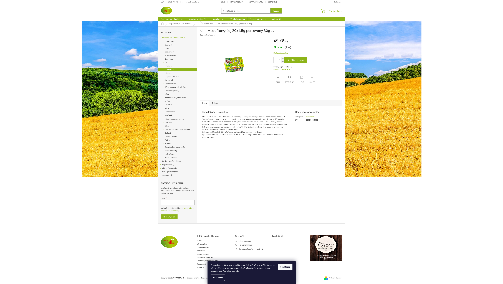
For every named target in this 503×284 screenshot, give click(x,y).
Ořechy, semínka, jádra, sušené (177, 129)
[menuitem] (172, 19)
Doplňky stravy (168, 164)
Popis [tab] (204, 103)
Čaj (166, 62)
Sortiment (272, 2)
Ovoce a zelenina (171, 136)
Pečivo (167, 140)
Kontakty (200, 267)
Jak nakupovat (203, 254)
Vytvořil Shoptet (335, 278)
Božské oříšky (170, 55)
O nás (223, 2)
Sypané (168, 73)
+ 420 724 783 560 (245, 245)
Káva (167, 94)
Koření (167, 101)
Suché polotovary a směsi (175, 147)
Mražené (168, 115)
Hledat (276, 11)
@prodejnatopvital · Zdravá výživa (252, 249)
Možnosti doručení (281, 53)
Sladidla (168, 143)
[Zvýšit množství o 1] (283, 58)
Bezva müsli (169, 52)
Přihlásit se (169, 217)
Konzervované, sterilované (175, 98)
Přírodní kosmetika (169, 168)
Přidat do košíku (297, 60)
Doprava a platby (256, 2)
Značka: (207, 35)
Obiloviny (168, 122)
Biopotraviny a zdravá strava (173, 38)
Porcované (170, 69)
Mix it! (167, 108)
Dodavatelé (201, 264)
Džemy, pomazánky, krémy (175, 87)
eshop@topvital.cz (246, 241)
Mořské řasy (170, 112)
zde (237, 271)
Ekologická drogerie (170, 172)
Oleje (167, 126)
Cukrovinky (169, 59)
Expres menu (170, 41)
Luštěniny (168, 104)
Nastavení (218, 277)
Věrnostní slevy (236, 2)
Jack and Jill (167, 175)
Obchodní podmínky (205, 257)
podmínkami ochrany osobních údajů (177, 209)
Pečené (169, 66)
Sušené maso (170, 154)
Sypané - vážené (172, 76)
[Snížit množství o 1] (283, 61)
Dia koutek (169, 80)
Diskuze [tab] (215, 103)
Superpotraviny (171, 150)
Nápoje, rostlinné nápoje (174, 119)
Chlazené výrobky (172, 90)
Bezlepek (168, 45)
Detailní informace (281, 69)
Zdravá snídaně (171, 157)
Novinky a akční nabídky (171, 161)
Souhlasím (285, 266)
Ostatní (168, 133)
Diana (167, 48)
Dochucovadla (170, 83)
